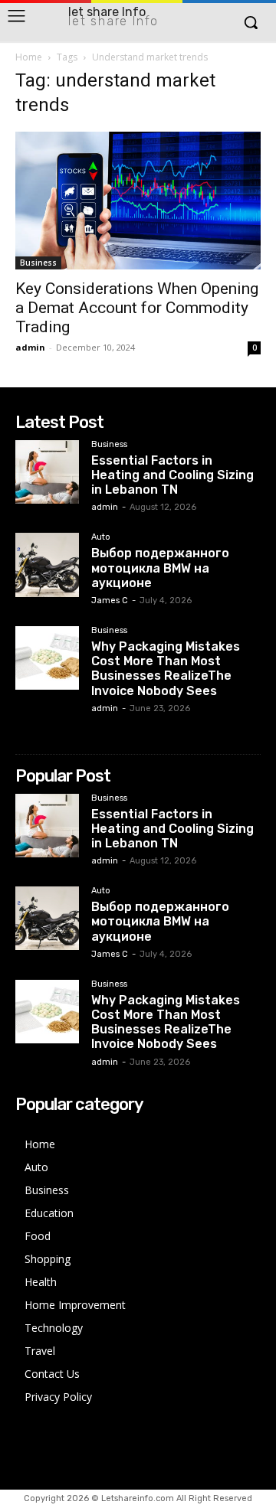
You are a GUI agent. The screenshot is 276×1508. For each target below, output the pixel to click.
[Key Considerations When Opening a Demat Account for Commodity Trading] (138, 200)
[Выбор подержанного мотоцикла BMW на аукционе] (47, 564)
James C (109, 600)
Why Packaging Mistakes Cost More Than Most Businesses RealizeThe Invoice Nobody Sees (165, 668)
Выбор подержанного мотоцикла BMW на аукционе (160, 567)
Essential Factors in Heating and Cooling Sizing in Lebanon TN (172, 475)
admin (30, 347)
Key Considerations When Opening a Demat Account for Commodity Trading (136, 307)
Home (28, 57)
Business (38, 262)
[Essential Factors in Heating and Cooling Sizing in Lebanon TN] (47, 472)
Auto (100, 537)
